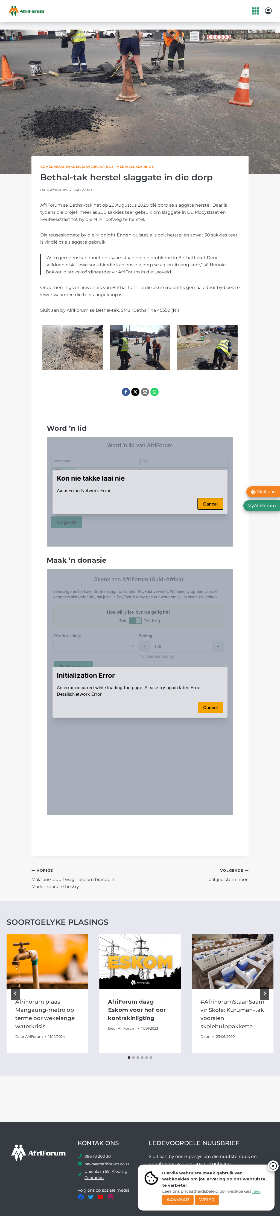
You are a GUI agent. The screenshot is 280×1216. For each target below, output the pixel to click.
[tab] (129, 1057)
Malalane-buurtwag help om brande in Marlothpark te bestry (73, 878)
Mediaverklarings (135, 167)
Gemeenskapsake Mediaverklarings (76, 167)
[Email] (145, 392)
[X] (135, 392)
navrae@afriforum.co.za (107, 1164)
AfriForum (59, 190)
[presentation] (47, 961)
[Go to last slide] (15, 993)
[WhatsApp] (154, 392)
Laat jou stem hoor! (227, 875)
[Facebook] (126, 392)
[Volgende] (264, 993)
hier (256, 1191)
